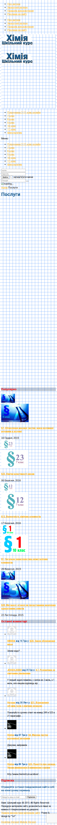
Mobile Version (28, 822)
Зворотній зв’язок (17, 7)
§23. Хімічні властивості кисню (18, 473)
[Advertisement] (28, 79)
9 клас (10, 122)
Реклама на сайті (17, 14)
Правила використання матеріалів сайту (20, 812)
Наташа (11, 702)
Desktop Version (10, 822)
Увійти (5, 177)
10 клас (11, 125)
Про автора (13, 4)
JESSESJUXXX (14, 670)
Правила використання (20, 10)
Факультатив (14, 132)
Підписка (31, 797)
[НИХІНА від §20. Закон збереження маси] (11, 634)
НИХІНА (11, 640)
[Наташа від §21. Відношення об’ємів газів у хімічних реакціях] (11, 695)
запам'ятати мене (23, 177)
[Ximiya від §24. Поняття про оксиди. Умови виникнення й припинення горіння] (11, 757)
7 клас (10, 115)
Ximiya (10, 735)
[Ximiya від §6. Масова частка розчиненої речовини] (11, 728)
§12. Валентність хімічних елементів (21, 516)
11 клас (11, 129)
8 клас (10, 119)
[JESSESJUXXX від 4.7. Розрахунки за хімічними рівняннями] (11, 663)
